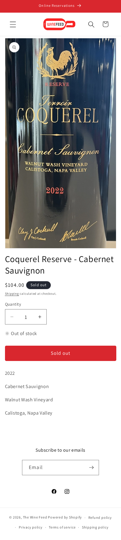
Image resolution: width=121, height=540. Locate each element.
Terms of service (62, 527)
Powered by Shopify (65, 517)
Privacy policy (31, 527)
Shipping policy (95, 527)
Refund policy (100, 517)
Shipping (12, 293)
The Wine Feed (35, 517)
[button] (13, 24)
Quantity (13, 304)
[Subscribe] (91, 467)
